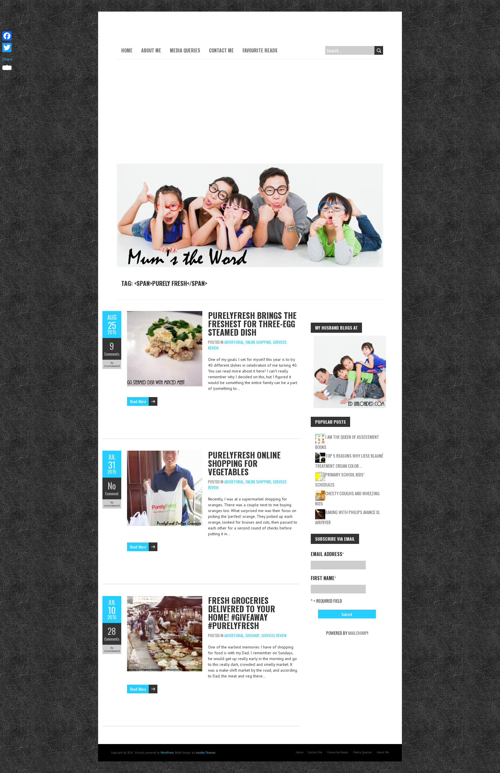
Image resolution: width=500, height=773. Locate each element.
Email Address (327, 554)
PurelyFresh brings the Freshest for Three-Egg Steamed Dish (252, 323)
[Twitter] (7, 47)
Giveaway (252, 635)
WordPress (167, 752)
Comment (112, 493)
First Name (323, 578)
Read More (138, 401)
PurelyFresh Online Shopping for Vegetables (244, 463)
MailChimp (357, 633)
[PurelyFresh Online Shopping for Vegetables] (164, 453)
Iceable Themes (205, 752)
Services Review (273, 635)
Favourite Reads (259, 50)
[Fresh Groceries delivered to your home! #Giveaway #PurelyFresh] (164, 599)
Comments (112, 354)
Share (7, 59)
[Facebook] (7, 36)
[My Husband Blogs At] (350, 338)
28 (112, 631)
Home (127, 50)
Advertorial (234, 342)
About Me (151, 50)
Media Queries (185, 50)
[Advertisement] (250, 111)
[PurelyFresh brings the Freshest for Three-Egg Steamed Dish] (164, 314)
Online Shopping (258, 342)
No (112, 485)
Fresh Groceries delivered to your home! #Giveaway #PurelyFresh (241, 612)
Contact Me (221, 50)
